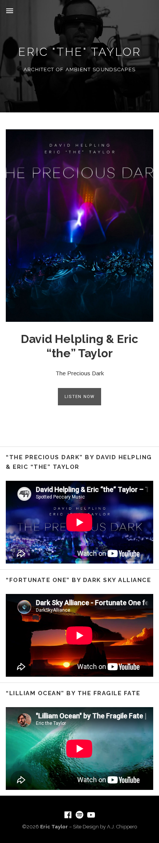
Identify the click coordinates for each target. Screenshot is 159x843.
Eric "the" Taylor (79, 52)
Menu (9, 11)
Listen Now (79, 396)
